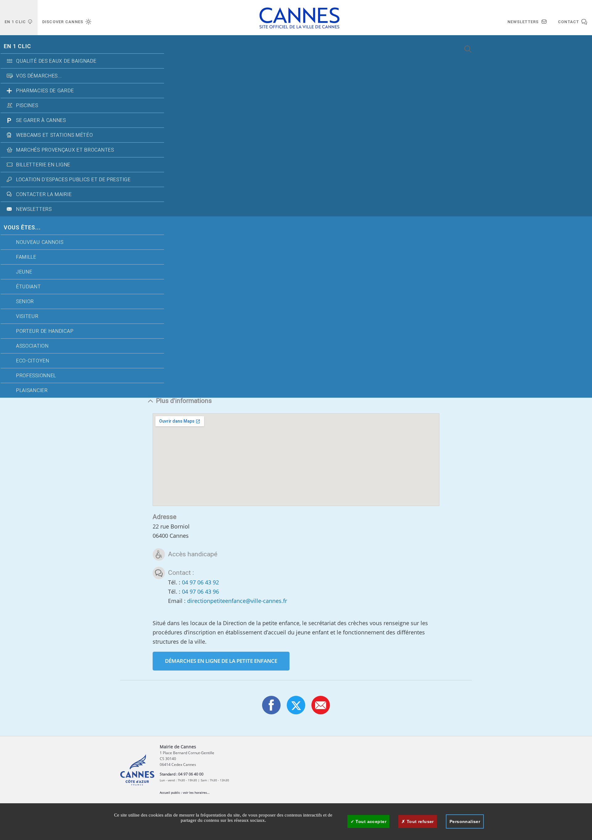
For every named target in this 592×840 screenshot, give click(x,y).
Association (32, 346)
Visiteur (27, 316)
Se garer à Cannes (41, 120)
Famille (26, 257)
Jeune (24, 272)
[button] (320, 705)
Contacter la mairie (44, 194)
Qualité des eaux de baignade (56, 61)
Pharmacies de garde (45, 90)
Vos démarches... (39, 76)
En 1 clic (17, 46)
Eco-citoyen (32, 361)
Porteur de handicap (44, 331)
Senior (25, 301)
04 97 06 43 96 (200, 591)
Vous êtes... (22, 228)
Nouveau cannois (40, 242)
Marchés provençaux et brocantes (65, 150)
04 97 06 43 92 (200, 582)
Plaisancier (32, 390)
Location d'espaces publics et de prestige (73, 179)
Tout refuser (419, 821)
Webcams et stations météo (54, 135)
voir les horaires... (196, 792)
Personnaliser (465, 821)
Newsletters (34, 209)
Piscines (27, 105)
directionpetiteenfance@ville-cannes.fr (237, 600)
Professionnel (36, 375)
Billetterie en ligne (43, 165)
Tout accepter (370, 821)
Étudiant (28, 286)
